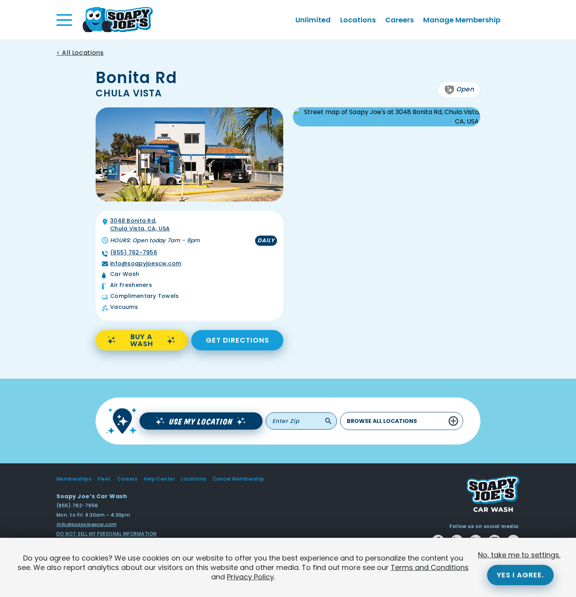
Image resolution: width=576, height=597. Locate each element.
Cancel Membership (238, 479)
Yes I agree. (520, 575)
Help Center (159, 479)
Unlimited (313, 20)
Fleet (104, 479)
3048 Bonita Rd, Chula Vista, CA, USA (140, 224)
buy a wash (141, 340)
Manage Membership (461, 20)
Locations (358, 20)
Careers (399, 20)
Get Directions (237, 340)
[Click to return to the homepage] (118, 19)
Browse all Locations (382, 421)
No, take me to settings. (519, 555)
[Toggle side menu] (64, 20)
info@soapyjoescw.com (145, 263)
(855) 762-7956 (133, 252)
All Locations (82, 52)
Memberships (73, 479)
